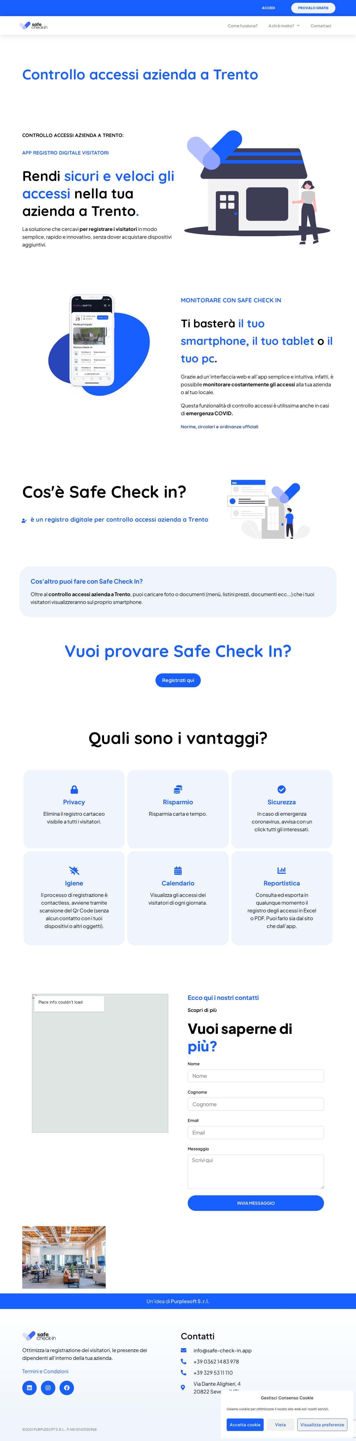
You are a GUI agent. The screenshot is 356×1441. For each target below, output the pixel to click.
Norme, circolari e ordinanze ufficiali (219, 426)
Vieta (280, 1424)
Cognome (197, 1092)
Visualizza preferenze (322, 1424)
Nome (194, 1063)
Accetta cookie (245, 1424)
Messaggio (198, 1148)
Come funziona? (243, 25)
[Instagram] (48, 1388)
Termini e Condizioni (45, 1371)
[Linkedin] (29, 1388)
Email (193, 1120)
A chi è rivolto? (281, 25)
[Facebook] (67, 1388)
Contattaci (321, 25)
